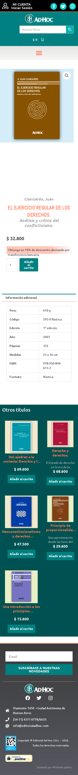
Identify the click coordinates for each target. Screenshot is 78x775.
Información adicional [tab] (21, 297)
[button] (39, 53)
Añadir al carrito (29, 264)
